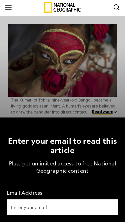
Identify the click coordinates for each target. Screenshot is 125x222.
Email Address (24, 192)
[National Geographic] (62, 7)
